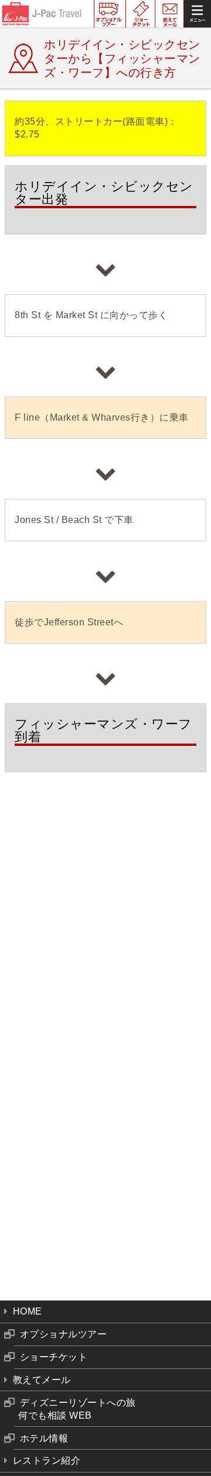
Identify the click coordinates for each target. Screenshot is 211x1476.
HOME (27, 1311)
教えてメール (42, 1380)
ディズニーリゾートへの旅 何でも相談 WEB (77, 1409)
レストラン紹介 (47, 1460)
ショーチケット (54, 1357)
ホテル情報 (44, 1438)
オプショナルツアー (63, 1334)
